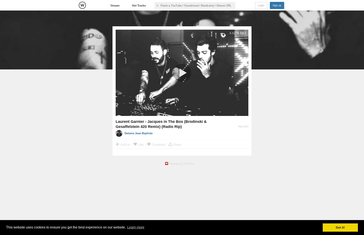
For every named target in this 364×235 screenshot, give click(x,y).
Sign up (277, 5)
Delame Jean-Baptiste (138, 133)
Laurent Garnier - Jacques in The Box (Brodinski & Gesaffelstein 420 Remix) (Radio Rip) (161, 124)
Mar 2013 (243, 126)
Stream (115, 5)
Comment (158, 144)
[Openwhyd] (82, 5)
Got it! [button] (340, 227)
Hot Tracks (139, 5)
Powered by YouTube (181, 163)
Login (261, 5)
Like (141, 144)
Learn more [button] (135, 227)
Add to (125, 144)
